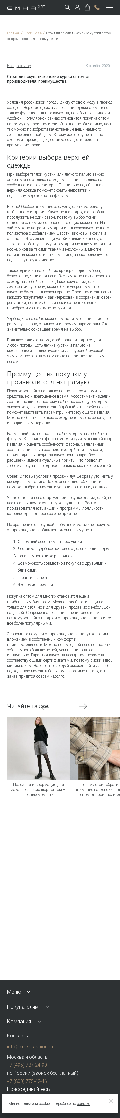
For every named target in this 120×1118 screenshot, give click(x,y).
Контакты (18, 1035)
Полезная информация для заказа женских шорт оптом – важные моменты (38, 789)
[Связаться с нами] (97, 7)
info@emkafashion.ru (30, 1046)
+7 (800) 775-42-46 (27, 1081)
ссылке (83, 1103)
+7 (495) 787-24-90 (27, 1065)
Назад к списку (19, 66)
